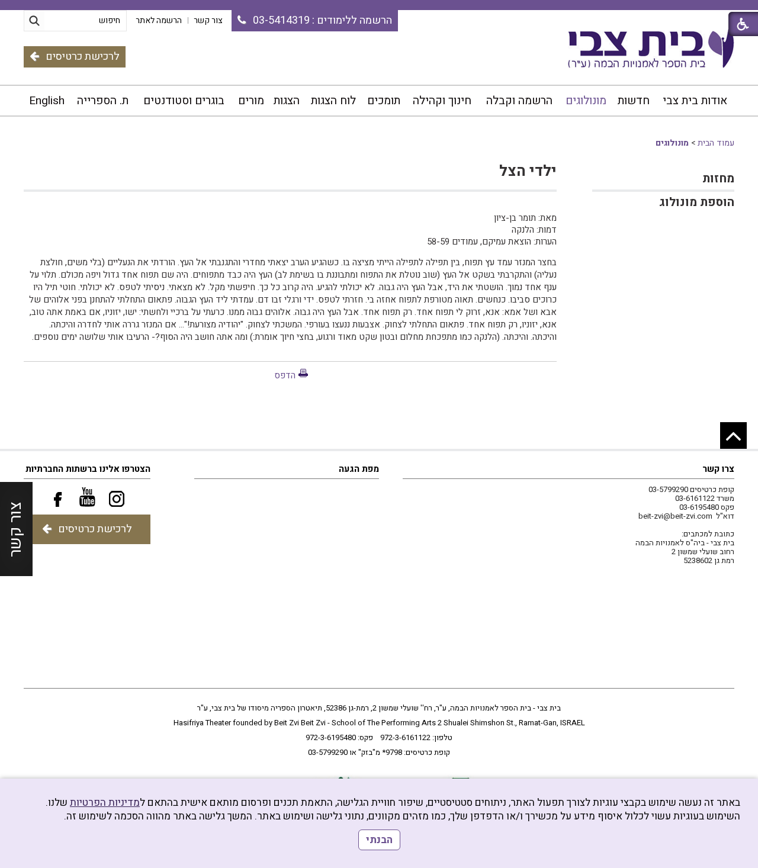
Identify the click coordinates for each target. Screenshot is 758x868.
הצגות (287, 100)
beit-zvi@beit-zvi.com (675, 516)
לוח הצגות (333, 100)
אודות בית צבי (695, 100)
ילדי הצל (528, 171)
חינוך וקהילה (442, 100)
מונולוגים (586, 100)
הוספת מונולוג (696, 202)
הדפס (285, 375)
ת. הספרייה (103, 100)
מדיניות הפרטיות (105, 802)
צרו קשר (718, 468)
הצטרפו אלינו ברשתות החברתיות (87, 468)
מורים (251, 100)
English (47, 100)
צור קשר (15, 529)
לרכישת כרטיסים (83, 57)
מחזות (718, 178)
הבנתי (379, 839)
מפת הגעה (359, 468)
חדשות (634, 100)
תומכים (383, 100)
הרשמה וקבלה (519, 100)
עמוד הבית (716, 143)
